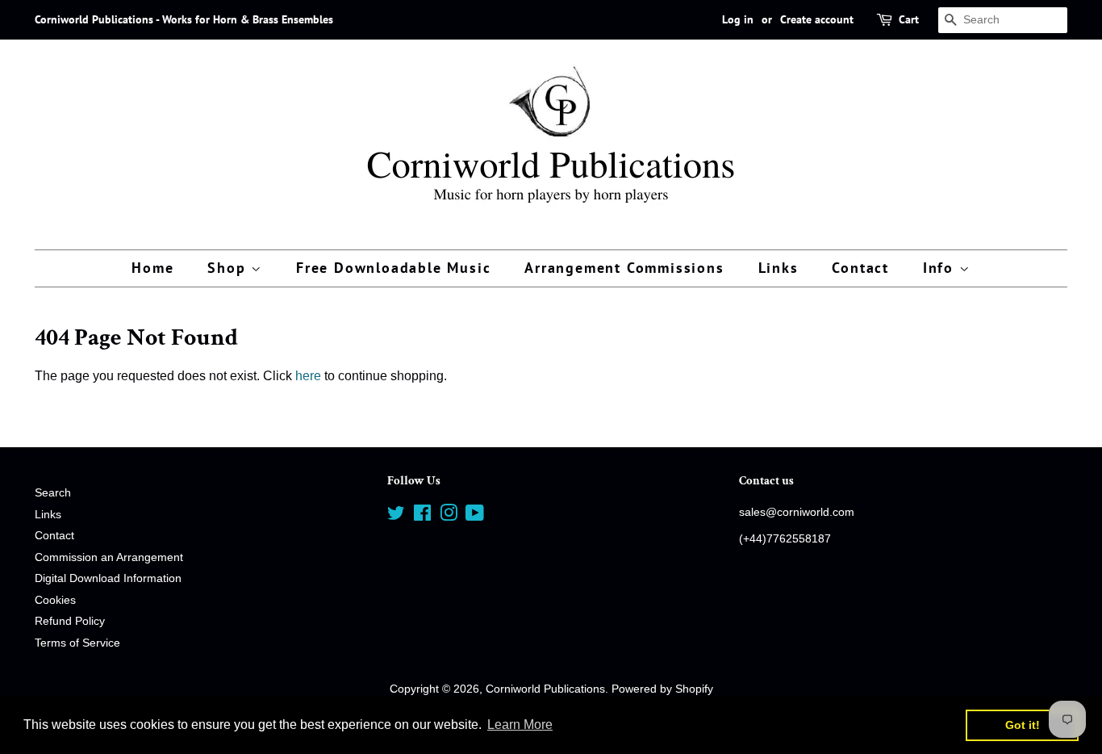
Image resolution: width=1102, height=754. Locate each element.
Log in (737, 19)
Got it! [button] (1022, 724)
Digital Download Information (108, 578)
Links (778, 267)
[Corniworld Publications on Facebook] (422, 516)
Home (152, 267)
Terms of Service (77, 643)
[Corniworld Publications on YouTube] (474, 516)
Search (53, 493)
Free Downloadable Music (393, 267)
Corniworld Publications (545, 689)
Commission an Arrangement (109, 557)
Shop (229, 267)
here (308, 376)
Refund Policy (70, 621)
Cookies (55, 600)
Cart (909, 19)
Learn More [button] (520, 724)
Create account (817, 19)
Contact (860, 267)
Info (941, 267)
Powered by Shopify (662, 689)
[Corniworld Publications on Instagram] (448, 516)
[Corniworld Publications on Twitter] (396, 516)
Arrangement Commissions (624, 267)
